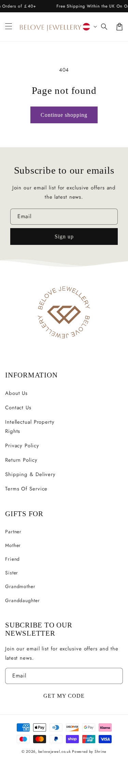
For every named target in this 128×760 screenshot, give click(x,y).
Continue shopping (64, 115)
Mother (13, 545)
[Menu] (8, 26)
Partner (13, 531)
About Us (16, 393)
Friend (12, 559)
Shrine (100, 751)
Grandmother (20, 586)
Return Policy (21, 460)
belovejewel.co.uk (54, 751)
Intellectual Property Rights (30, 426)
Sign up (64, 236)
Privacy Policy (22, 445)
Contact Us (18, 407)
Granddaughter (22, 600)
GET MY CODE (64, 696)
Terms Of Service (26, 489)
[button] (104, 26)
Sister (11, 572)
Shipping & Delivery (30, 474)
